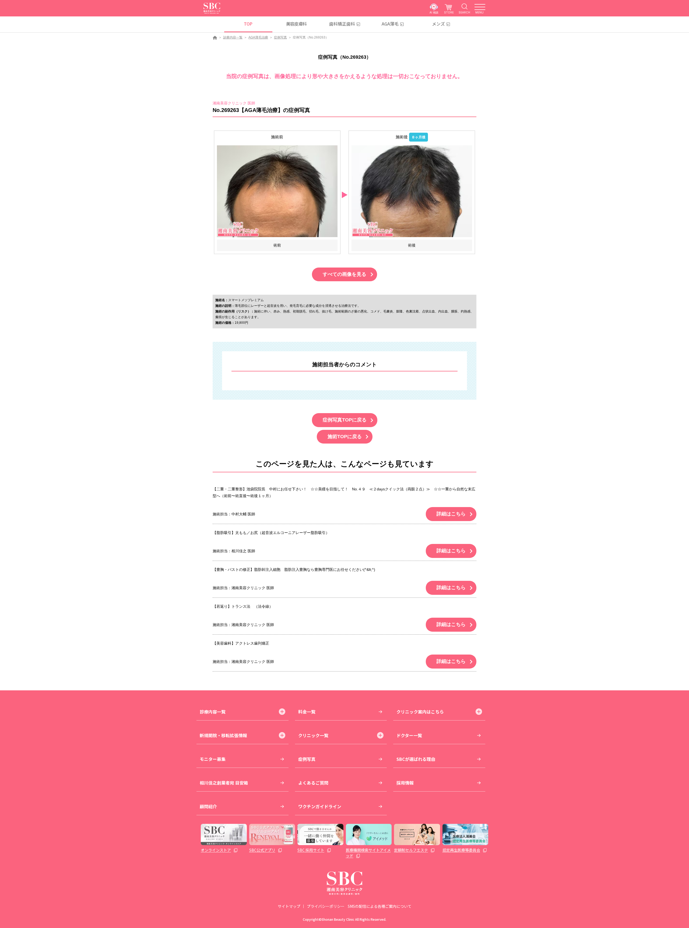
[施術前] (277, 191)
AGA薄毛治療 (258, 37)
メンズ (438, 23)
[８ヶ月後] (411, 191)
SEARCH (464, 12)
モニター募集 (213, 759)
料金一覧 (306, 711)
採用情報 (405, 782)
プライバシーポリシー (325, 906)
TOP (248, 23)
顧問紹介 (208, 806)
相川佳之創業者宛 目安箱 (224, 782)
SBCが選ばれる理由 (415, 759)
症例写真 (280, 37)
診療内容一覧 (232, 37)
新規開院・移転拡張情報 (223, 735)
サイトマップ (289, 906)
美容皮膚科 (296, 23)
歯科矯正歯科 (342, 23)
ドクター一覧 (409, 735)
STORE (449, 12)
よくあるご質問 (313, 782)
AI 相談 (434, 12)
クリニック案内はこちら (420, 711)
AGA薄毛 (390, 23)
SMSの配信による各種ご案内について (380, 906)
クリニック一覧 (313, 735)
